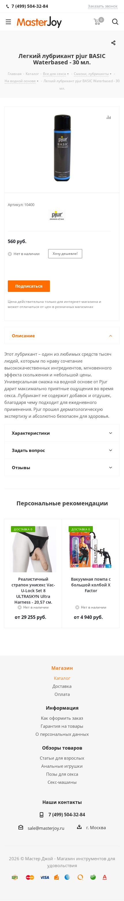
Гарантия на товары (62, 726)
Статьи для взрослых (62, 758)
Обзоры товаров (62, 748)
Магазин (62, 668)
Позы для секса (62, 774)
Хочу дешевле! (65, 253)
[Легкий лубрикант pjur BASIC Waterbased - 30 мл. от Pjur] (62, 148)
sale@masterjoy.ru (46, 828)
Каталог (62, 678)
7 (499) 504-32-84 (66, 814)
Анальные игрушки (62, 766)
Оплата (62, 694)
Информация (62, 708)
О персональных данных (62, 734)
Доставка (62, 686)
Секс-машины (62, 782)
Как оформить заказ (62, 718)
